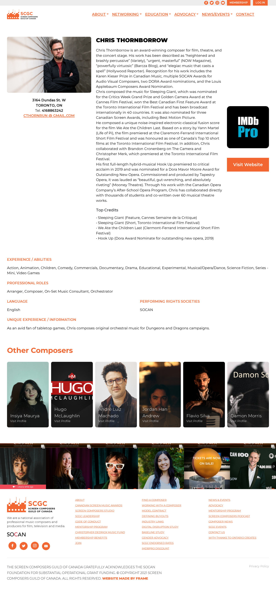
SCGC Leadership (87, 516)
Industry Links (153, 521)
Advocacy (185, 14)
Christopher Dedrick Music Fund (100, 532)
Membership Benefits (91, 537)
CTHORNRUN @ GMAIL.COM (49, 116)
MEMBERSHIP (239, 2)
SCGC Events (217, 526)
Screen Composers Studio (94, 510)
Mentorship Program (91, 526)
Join (78, 543)
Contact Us (217, 532)
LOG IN (260, 2)
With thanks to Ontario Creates (232, 537)
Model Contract (154, 510)
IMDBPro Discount (155, 548)
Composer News (221, 521)
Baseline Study (153, 532)
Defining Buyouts (155, 516)
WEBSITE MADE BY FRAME (125, 578)
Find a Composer (154, 500)
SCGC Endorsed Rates (158, 543)
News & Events (219, 500)
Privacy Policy (259, 566)
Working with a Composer (161, 505)
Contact (245, 14)
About (99, 14)
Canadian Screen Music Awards (98, 505)
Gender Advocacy (155, 537)
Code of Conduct (88, 521)
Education (156, 14)
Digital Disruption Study (160, 526)
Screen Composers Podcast (229, 516)
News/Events (216, 14)
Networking (125, 14)
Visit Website (248, 164)
